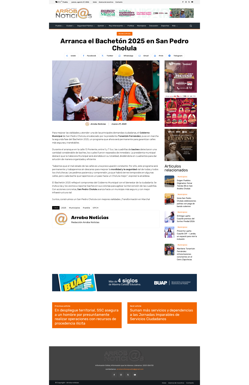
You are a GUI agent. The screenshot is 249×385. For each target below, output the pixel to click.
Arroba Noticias (98, 124)
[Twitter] (189, 2)
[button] (191, 26)
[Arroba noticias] (73, 13)
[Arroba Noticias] (87, 124)
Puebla (86, 208)
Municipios (125, 34)
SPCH (95, 208)
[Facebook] (182, 2)
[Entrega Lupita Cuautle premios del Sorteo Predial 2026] (169, 217)
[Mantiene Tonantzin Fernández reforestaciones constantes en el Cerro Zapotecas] (169, 249)
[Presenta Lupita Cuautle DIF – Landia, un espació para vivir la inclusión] (169, 232)
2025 (63, 208)
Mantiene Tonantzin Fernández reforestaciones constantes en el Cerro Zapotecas (186, 254)
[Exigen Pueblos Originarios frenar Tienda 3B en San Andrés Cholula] (169, 181)
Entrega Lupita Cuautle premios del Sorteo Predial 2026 (186, 219)
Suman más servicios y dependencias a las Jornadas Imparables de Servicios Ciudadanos (161, 314)
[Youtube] (192, 2)
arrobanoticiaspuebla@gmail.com (130, 369)
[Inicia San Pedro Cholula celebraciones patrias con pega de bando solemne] (169, 199)
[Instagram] (186, 2)
